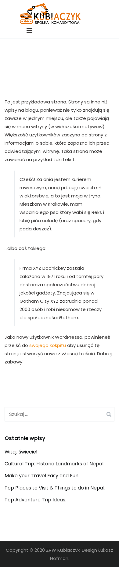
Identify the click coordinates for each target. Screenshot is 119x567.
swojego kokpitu (47, 345)
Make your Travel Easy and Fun (41, 475)
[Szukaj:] (59, 414)
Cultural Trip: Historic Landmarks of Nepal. (54, 463)
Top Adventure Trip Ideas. (35, 499)
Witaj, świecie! (21, 451)
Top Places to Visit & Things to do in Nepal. (55, 487)
